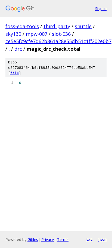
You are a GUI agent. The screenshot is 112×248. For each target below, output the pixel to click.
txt (89, 239)
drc (18, 49)
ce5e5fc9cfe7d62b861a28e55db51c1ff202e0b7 (58, 41)
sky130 (13, 34)
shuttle (83, 26)
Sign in (101, 8)
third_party (56, 26)
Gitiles (32, 239)
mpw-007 (36, 34)
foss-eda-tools (22, 26)
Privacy (47, 239)
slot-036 (61, 34)
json (102, 239)
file (14, 73)
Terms (63, 239)
